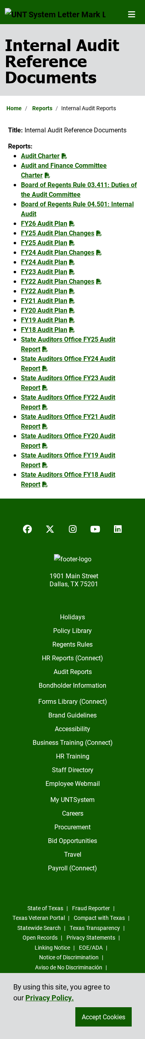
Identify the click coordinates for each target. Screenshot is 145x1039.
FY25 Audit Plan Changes (57, 233)
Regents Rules (72, 644)
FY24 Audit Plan (44, 262)
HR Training (72, 756)
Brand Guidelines (72, 715)
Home (14, 108)
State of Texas (45, 908)
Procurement (72, 827)
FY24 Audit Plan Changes (57, 252)
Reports (42, 108)
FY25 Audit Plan (44, 242)
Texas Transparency (95, 928)
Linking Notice (52, 947)
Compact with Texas (99, 917)
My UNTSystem (72, 799)
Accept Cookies (103, 1016)
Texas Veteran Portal (38, 917)
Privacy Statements (90, 937)
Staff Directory (72, 769)
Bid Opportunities (72, 840)
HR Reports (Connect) (72, 657)
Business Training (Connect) (73, 742)
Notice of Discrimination (69, 957)
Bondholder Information (72, 685)
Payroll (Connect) (72, 868)
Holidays (72, 616)
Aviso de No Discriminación (68, 967)
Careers (72, 813)
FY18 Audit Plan (44, 329)
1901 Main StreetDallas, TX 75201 (74, 579)
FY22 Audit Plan (44, 291)
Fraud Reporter (91, 908)
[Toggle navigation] (131, 14)
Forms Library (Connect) (72, 701)
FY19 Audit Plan (44, 319)
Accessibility (72, 728)
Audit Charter (40, 155)
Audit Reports (73, 671)
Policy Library (72, 630)
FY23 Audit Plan (44, 271)
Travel (72, 854)
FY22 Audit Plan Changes (57, 281)
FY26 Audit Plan (44, 223)
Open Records (40, 937)
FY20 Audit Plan (44, 310)
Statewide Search (39, 928)
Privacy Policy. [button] (49, 997)
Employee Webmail (73, 783)
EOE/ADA (91, 947)
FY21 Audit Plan (44, 300)
